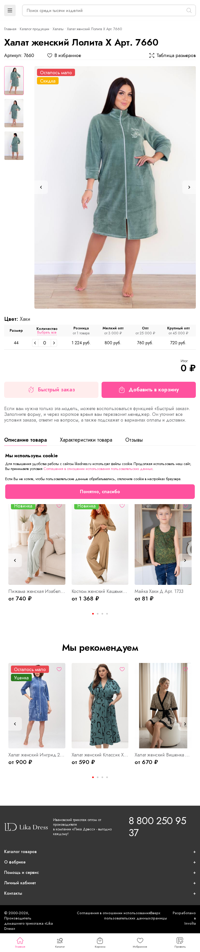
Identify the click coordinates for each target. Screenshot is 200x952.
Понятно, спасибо (100, 491)
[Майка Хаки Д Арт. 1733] (163, 542)
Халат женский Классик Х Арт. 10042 (100, 755)
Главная (20, 947)
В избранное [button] (67, 55)
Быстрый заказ (56, 389)
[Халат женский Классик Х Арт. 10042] (100, 705)
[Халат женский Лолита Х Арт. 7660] (115, 187)
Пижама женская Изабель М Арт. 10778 (36, 591)
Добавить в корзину (154, 389)
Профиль (180, 947)
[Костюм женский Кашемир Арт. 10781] (100, 542)
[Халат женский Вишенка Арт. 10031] (163, 705)
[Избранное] (59, 505)
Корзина (100, 947)
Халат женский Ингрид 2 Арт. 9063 (36, 755)
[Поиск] (189, 10)
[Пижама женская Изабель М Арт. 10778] (36, 542)
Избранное (140, 947)
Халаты (58, 29)
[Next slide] (189, 187)
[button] (10, 10)
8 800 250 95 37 (157, 826)
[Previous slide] (41, 187)
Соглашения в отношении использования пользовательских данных (113, 915)
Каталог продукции (34, 29)
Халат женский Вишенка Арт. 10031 (163, 755)
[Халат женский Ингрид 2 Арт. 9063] (36, 705)
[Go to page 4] (107, 613)
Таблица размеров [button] (176, 55)
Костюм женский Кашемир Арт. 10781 (100, 591)
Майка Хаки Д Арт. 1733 (159, 591)
